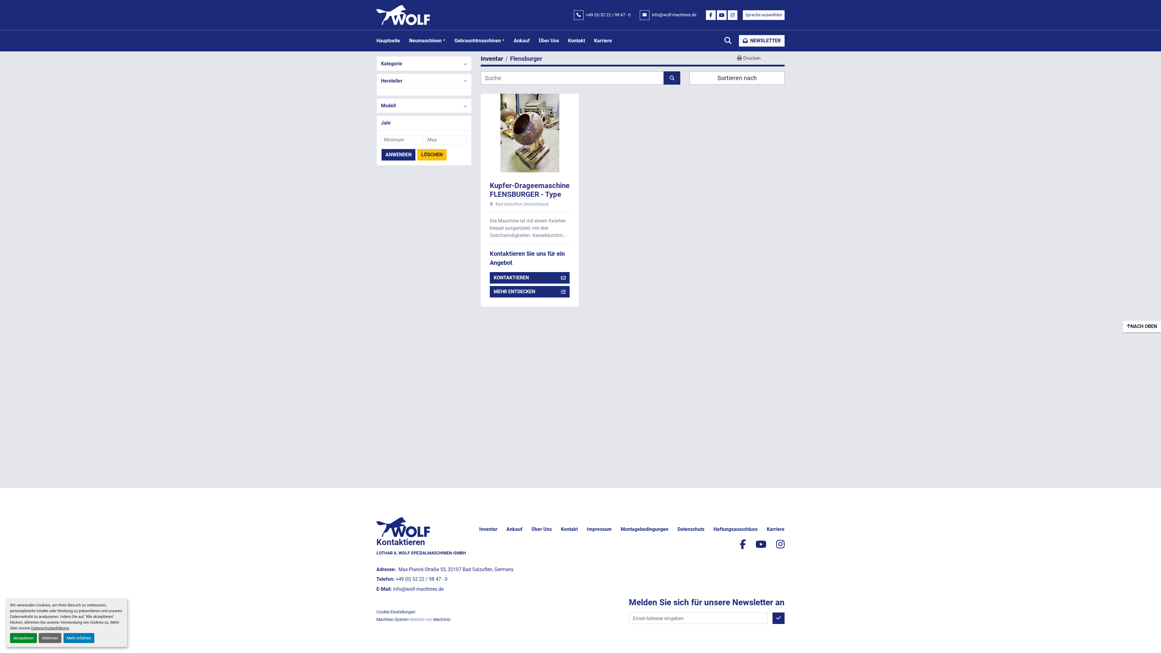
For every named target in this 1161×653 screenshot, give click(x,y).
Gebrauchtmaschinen (477, 41)
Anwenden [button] (398, 155)
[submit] (672, 78)
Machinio (441, 619)
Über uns (549, 41)
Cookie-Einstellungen (395, 611)
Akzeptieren (23, 638)
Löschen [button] (432, 155)
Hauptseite (388, 41)
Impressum (599, 529)
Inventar (488, 529)
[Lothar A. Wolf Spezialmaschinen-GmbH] (403, 527)
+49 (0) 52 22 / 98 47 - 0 (608, 14)
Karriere (603, 41)
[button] (427, 40)
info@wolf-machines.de (674, 14)
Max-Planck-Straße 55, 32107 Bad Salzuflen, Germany (455, 569)
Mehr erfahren (79, 638)
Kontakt (576, 41)
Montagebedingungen (644, 529)
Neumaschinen (425, 41)
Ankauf (522, 41)
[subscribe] (778, 618)
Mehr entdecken (514, 291)
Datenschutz (691, 529)
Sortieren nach (737, 78)
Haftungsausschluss (736, 529)
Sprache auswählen (763, 14)
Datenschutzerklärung (50, 628)
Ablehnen (50, 638)
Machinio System (392, 619)
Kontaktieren (511, 278)
